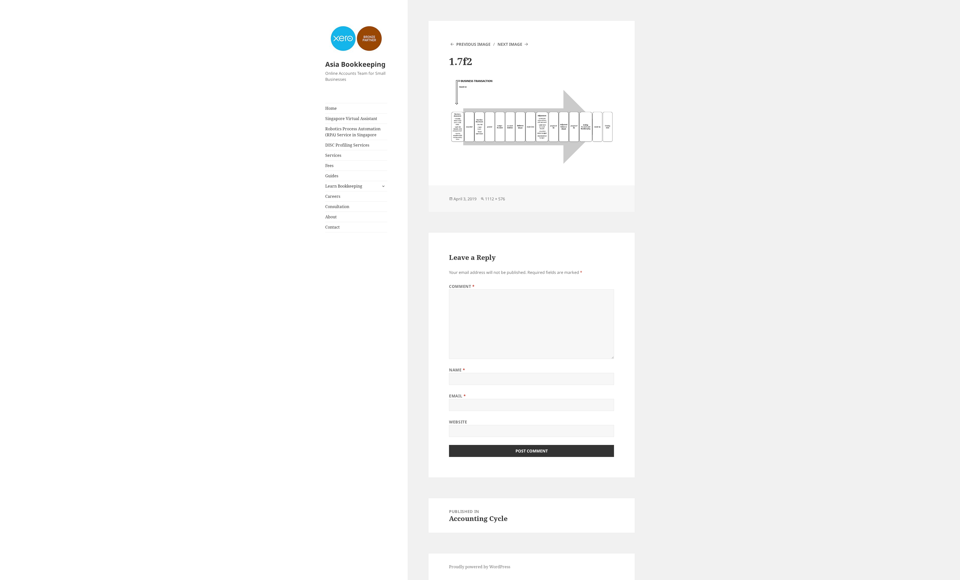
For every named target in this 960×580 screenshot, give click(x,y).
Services (333, 155)
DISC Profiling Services (347, 145)
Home (331, 108)
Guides (331, 176)
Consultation (337, 206)
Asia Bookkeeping (355, 64)
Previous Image (473, 44)
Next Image (510, 44)
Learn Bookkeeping (343, 186)
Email (457, 396)
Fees (329, 165)
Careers (332, 196)
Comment (462, 286)
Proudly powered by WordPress (479, 566)
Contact (332, 227)
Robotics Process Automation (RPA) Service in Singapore (352, 132)
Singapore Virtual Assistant (351, 118)
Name (457, 370)
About (331, 217)
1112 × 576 (495, 199)
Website (458, 422)
